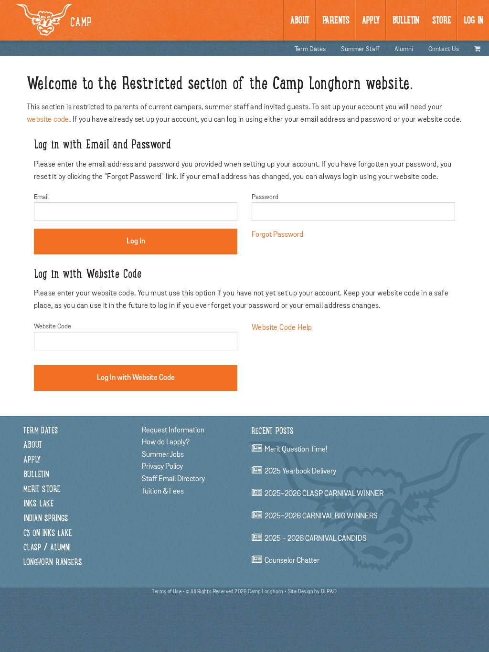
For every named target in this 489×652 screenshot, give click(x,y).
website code (48, 119)
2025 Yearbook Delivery (300, 471)
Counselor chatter (292, 561)
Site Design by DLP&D (312, 591)
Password (265, 197)
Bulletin (36, 475)
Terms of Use (166, 591)
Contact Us (443, 49)
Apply (371, 21)
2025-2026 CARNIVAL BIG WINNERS (321, 516)
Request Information (173, 430)
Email (41, 197)
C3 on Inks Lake (47, 533)
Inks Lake (38, 504)
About (299, 21)
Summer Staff (360, 49)
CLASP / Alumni (47, 548)
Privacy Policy (162, 466)
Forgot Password (277, 234)
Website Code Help (282, 327)
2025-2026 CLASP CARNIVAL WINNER (324, 494)
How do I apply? (166, 442)
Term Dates (310, 49)
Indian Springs (45, 519)
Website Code (52, 326)
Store (441, 21)
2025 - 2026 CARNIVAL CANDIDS (316, 538)
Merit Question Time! (296, 449)
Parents (336, 21)
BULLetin (406, 21)
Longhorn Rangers (52, 563)
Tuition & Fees (163, 491)
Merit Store (41, 489)
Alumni (403, 49)
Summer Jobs (163, 454)
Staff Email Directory (173, 479)
